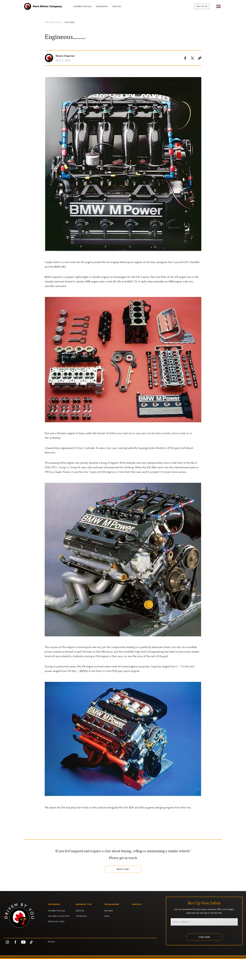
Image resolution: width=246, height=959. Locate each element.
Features (70, 22)
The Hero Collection (59, 916)
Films (106, 916)
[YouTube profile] (23, 942)
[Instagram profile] (7, 942)
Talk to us (201, 6)
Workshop (102, 6)
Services (116, 6)
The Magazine (53, 22)
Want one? (123, 869)
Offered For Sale (82, 6)
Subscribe (204, 937)
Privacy (51, 942)
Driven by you (84, 904)
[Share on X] (192, 58)
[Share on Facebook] (185, 58)
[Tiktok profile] (31, 942)
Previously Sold (56, 921)
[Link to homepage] (25, 915)
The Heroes (54, 904)
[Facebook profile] (15, 942)
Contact (137, 904)
